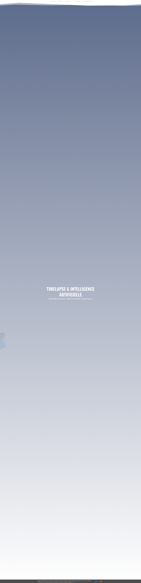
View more (74, 582)
